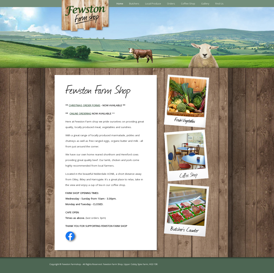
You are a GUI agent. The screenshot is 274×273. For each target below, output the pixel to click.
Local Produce (153, 3)
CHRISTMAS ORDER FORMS (84, 105)
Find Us (219, 3)
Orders (171, 3)
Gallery (205, 3)
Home (119, 3)
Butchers (134, 3)
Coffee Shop (188, 3)
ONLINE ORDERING (80, 113)
